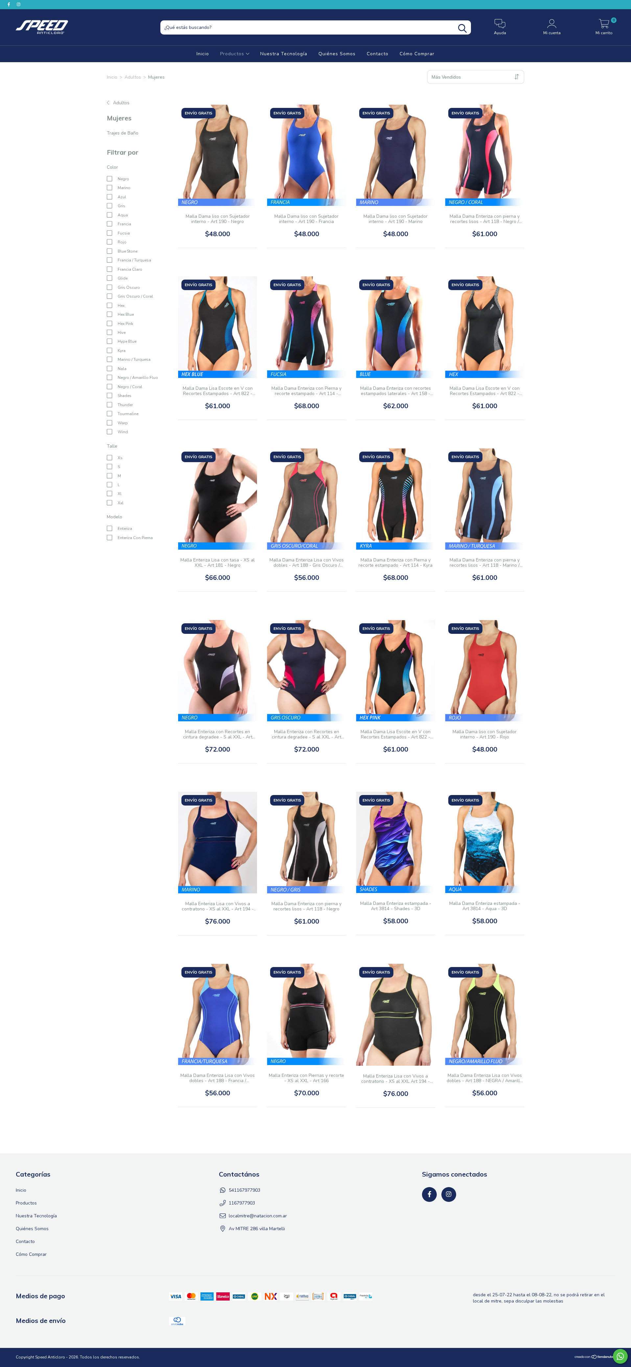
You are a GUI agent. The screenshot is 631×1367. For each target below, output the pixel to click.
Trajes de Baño (122, 133)
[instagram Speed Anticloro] (18, 4)
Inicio (203, 54)
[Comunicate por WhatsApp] (620, 1356)
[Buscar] (462, 28)
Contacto (377, 54)
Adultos (133, 77)
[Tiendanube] (594, 1357)
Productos (233, 54)
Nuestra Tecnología (283, 54)
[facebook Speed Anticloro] (9, 4)
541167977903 (244, 1190)
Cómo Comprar (417, 54)
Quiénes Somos (337, 54)
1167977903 (242, 1203)
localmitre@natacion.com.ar (258, 1216)
